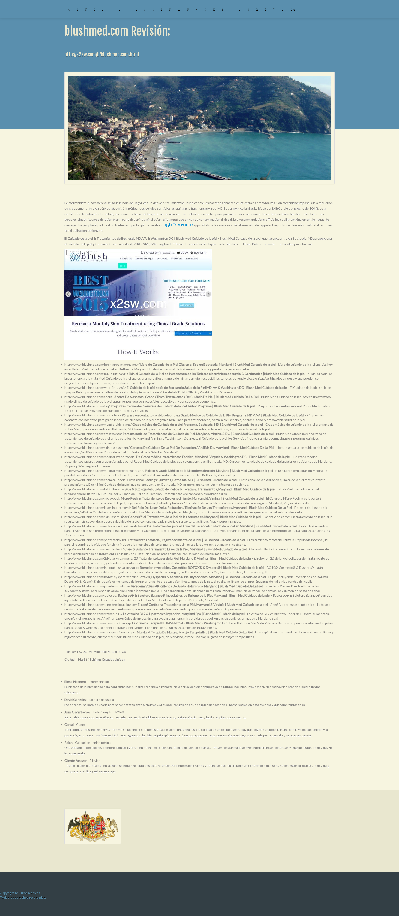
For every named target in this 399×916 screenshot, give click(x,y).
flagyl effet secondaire (177, 225)
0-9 (292, 9)
